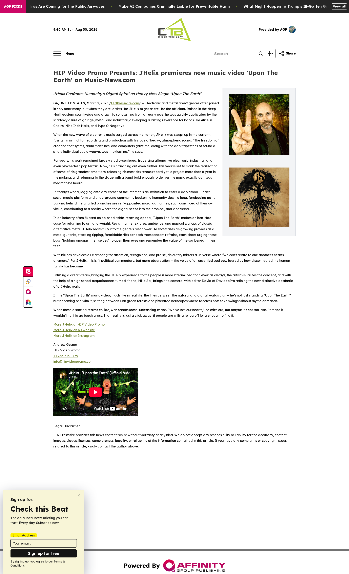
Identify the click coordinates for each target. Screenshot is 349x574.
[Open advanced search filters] (270, 53)
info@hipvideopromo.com (73, 361)
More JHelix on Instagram (74, 336)
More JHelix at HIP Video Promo (79, 324)
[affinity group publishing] (28, 292)
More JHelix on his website (74, 330)
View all (339, 6)
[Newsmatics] (28, 302)
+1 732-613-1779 (65, 356)
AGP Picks (13, 6)
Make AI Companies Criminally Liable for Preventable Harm (174, 6)
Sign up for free (43, 553)
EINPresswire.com (125, 103)
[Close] (79, 495)
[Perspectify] (28, 282)
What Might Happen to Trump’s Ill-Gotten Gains (288, 6)
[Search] (261, 53)
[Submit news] (28, 272)
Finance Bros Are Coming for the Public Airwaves (59, 6)
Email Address (24, 535)
